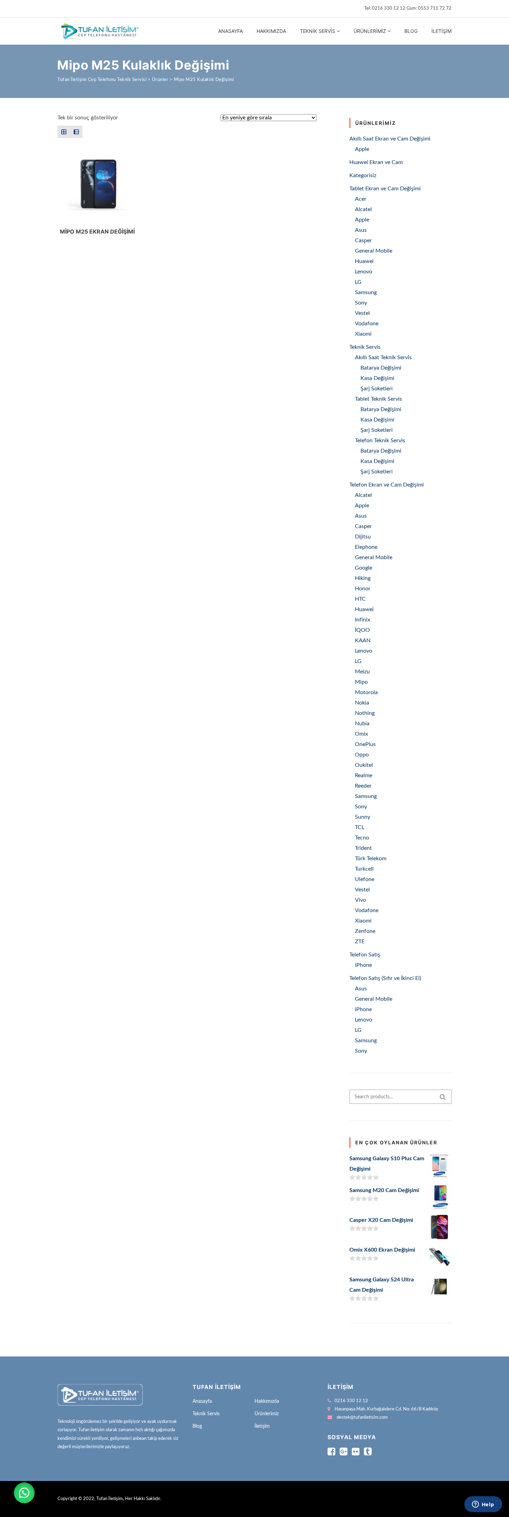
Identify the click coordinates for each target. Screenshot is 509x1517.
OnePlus (365, 744)
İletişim (441, 31)
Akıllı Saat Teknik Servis (383, 357)
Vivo (360, 900)
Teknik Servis (317, 31)
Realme (363, 775)
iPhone (363, 965)
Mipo (361, 682)
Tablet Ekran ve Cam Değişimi (385, 188)
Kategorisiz (362, 175)
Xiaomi (363, 334)
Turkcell (364, 869)
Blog (411, 31)
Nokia (362, 703)
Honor (362, 588)
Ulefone (364, 879)
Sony (361, 303)
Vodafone (366, 323)
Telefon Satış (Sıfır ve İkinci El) (385, 978)
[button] (24, 1492)
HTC (360, 599)
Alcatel (363, 209)
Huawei (364, 261)
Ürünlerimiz (370, 31)
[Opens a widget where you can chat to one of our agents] (483, 1505)
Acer (360, 199)
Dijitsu (363, 536)
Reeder (363, 786)
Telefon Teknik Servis (380, 440)
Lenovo (363, 271)
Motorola (366, 692)
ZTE (360, 941)
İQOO (362, 630)
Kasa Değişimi (377, 378)
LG (358, 282)
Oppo (362, 754)
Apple (362, 149)
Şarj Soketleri (376, 388)
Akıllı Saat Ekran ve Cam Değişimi (389, 139)
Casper (363, 240)
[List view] (76, 132)
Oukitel (364, 765)
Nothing (365, 713)
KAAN (362, 640)
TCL (359, 827)
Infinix (362, 620)
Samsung (366, 292)
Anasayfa (230, 31)
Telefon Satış (364, 954)
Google (363, 568)
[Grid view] (63, 132)
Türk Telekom (370, 858)
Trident (363, 848)
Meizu (362, 671)
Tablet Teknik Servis (378, 399)
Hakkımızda (271, 31)
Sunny (362, 817)
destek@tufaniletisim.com (362, 1417)
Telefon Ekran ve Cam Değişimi (386, 485)
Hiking (362, 578)
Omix (361, 734)
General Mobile (373, 251)
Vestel (362, 313)
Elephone (366, 547)
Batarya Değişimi (380, 368)
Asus (361, 230)
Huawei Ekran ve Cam (376, 162)
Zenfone (365, 931)
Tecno (362, 838)
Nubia (362, 723)
